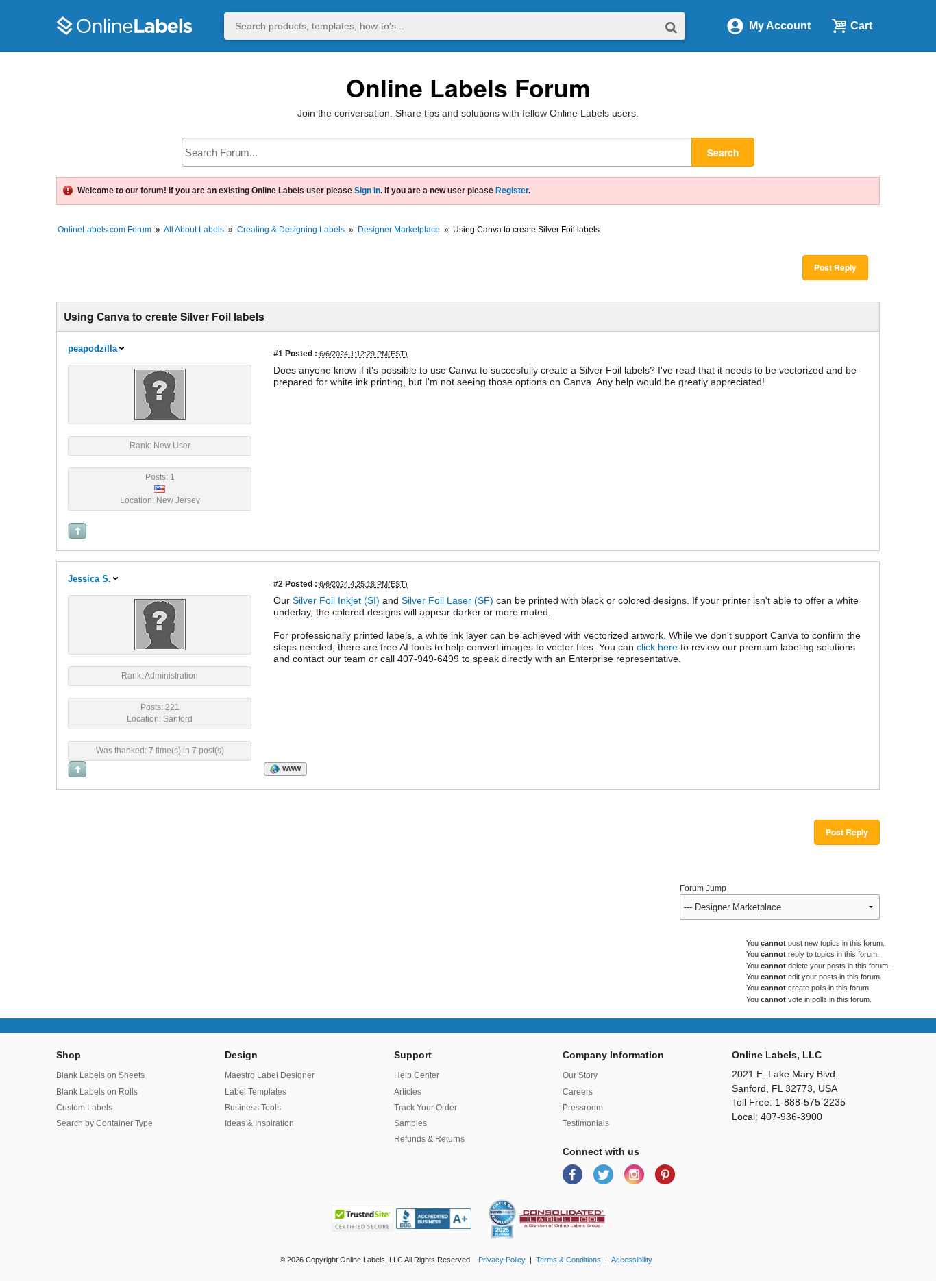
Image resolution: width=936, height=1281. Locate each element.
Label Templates (255, 1092)
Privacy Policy (502, 1260)
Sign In (367, 190)
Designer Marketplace (399, 229)
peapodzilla (92, 348)
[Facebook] (574, 1174)
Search (723, 152)
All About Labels (194, 229)
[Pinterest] (665, 1174)
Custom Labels (84, 1107)
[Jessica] (160, 624)
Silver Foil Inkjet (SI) (336, 600)
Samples (410, 1123)
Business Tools (253, 1107)
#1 (278, 353)
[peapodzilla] (160, 393)
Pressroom (583, 1107)
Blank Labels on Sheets (100, 1075)
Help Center (416, 1075)
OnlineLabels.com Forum (104, 229)
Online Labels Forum (468, 87)
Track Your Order (425, 1107)
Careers (578, 1092)
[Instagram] (635, 1174)
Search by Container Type (104, 1123)
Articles (407, 1092)
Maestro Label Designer (270, 1075)
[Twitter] (604, 1174)
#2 (278, 583)
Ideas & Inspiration (259, 1123)
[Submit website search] (671, 26)
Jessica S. (89, 579)
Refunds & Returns (429, 1139)
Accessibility (631, 1260)
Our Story (580, 1075)
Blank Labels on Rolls (97, 1092)
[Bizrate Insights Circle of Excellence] (510, 1202)
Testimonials (586, 1123)
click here (656, 647)
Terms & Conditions (568, 1260)
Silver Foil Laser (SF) (447, 600)
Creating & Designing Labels (291, 229)
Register (511, 190)
